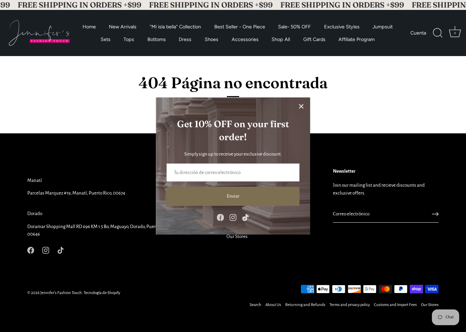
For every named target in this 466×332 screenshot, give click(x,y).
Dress (185, 39)
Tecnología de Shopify (102, 293)
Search (255, 305)
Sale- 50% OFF (294, 26)
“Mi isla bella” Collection (175, 26)
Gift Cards (314, 39)
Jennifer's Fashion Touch (61, 293)
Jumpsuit (383, 26)
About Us (273, 305)
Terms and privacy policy (350, 305)
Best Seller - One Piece (239, 26)
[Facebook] (220, 217)
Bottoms (156, 39)
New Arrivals (122, 26)
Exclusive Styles (342, 26)
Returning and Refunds (305, 305)
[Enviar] (435, 214)
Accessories (245, 39)
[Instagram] (233, 217)
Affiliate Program (356, 39)
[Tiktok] (245, 217)
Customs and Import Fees (395, 305)
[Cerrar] (301, 106)
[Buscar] (437, 32)
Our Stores (237, 236)
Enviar (233, 196)
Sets (106, 39)
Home (89, 26)
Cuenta (418, 33)
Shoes (211, 39)
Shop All (281, 39)
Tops (128, 39)
